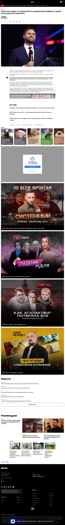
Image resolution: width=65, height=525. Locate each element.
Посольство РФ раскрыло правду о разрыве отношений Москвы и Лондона (20, 383)
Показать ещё (32, 404)
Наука (50, 500)
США (18, 125)
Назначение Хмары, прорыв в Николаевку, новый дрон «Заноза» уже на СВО (23, 228)
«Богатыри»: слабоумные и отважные (12, 372)
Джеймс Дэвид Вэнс (39, 125)
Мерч (18, 502)
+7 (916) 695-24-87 (5, 474)
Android (2, 481)
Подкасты (51, 502)
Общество (43, 5)
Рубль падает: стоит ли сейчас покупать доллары (16, 276)
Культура (34, 500)
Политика (18, 5)
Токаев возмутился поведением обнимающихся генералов (16, 401)
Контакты (19, 500)
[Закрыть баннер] (54, 520)
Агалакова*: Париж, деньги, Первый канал (13, 324)
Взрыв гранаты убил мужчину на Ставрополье (12, 396)
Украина (12, 125)
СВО (47, 5)
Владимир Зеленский (26, 125)
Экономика (23, 5)
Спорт (50, 498)
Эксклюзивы (12, 5)
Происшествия (30, 5)
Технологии (35, 502)
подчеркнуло (24, 88)
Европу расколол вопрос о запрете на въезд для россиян (15, 388)
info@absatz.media (36, 474)
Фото (2, 502)
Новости (7, 5)
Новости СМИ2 (5, 461)
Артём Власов (4, 18)
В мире (2, 399)
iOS (1, 479)
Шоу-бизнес (36, 5)
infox (2, 127)
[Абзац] (32, 2)
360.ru (35, 70)
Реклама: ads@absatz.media (38, 476)
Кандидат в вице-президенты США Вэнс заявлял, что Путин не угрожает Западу (32, 108)
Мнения (50, 505)
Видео (2, 5)
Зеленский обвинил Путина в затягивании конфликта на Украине (17, 392)
